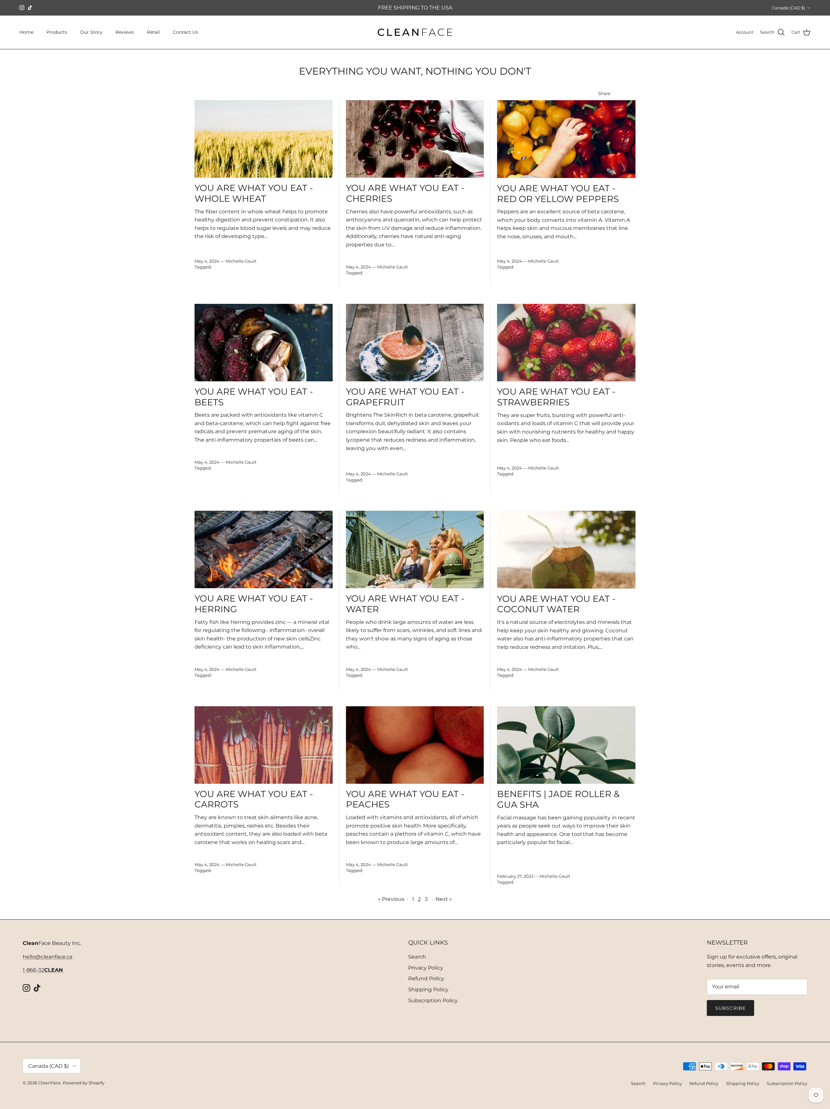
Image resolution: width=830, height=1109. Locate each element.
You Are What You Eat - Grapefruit (405, 397)
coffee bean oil (210, 272)
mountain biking (299, 480)
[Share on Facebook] (624, 93)
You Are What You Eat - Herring (254, 603)
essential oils (267, 272)
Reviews (124, 32)
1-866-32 (43, 970)
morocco (270, 480)
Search (417, 957)
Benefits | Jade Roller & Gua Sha (558, 799)
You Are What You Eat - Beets (254, 397)
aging (231, 266)
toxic (246, 284)
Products (56, 32)
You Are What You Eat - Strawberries (556, 397)
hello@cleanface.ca (47, 957)
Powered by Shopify (83, 1082)
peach (243, 485)
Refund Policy (426, 978)
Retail (153, 32)
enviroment (239, 272)
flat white (560, 278)
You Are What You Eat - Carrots (254, 799)
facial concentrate (302, 272)
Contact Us (185, 32)
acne (218, 266)
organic (268, 278)
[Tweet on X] (616, 93)
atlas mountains (600, 266)
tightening (227, 284)
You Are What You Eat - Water (405, 603)
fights (201, 278)
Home (26, 32)
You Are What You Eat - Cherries (405, 193)
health (227, 278)
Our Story (91, 32)
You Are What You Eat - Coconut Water (556, 604)
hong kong (247, 480)
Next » (443, 899)
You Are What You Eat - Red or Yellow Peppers (558, 193)
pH (255, 485)
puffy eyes (302, 278)
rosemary (204, 284)
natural (243, 278)
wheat (260, 284)
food (213, 278)
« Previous (391, 899)
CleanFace (49, 1082)
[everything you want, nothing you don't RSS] (633, 93)
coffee (315, 266)
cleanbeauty (294, 266)
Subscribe (730, 1008)
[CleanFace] (415, 32)
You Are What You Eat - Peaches (405, 799)
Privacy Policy (425, 968)
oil (255, 278)
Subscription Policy (433, 1000)
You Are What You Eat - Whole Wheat (254, 193)
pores (284, 278)
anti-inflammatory (259, 266)
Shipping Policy (428, 989)
